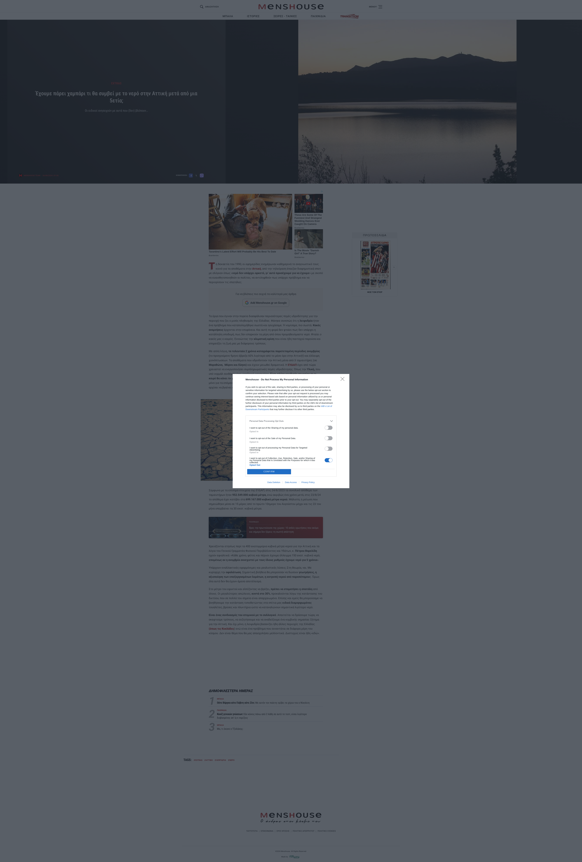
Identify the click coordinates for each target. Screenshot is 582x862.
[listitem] (291, 421)
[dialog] (291, 431)
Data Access (291, 482)
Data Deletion (273, 482)
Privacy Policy (308, 482)
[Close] (343, 380)
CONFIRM (269, 471)
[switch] (329, 428)
